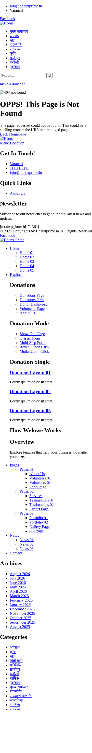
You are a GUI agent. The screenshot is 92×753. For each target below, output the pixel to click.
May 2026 (18, 587)
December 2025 (22, 609)
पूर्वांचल (15, 683)
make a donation (13, 84)
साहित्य (15, 705)
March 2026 (19, 596)
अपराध (14, 647)
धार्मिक (14, 678)
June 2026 (18, 583)
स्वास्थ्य (15, 709)
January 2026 (20, 605)
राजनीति (16, 691)
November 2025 (22, 613)
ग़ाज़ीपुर (15, 669)
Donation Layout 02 (30, 391)
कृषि (13, 652)
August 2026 (20, 574)
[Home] (6, 23)
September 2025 (22, 622)
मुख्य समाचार (19, 687)
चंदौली (14, 674)
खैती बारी (16, 661)
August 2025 (20, 627)
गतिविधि (15, 665)
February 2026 (21, 600)
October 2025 (20, 618)
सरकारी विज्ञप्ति (21, 696)
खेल (12, 656)
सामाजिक (16, 700)
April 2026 (18, 591)
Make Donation (12, 143)
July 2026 (17, 578)
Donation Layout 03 (30, 410)
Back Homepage (13, 134)
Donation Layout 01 (30, 372)
